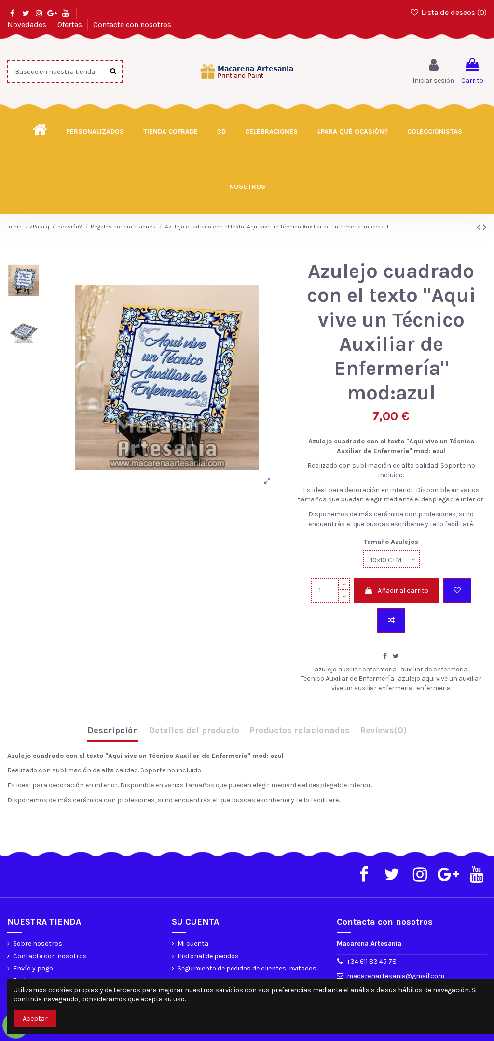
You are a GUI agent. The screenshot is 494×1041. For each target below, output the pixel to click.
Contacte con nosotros (132, 24)
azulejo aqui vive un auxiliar (439, 678)
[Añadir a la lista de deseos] (457, 590)
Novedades (27, 24)
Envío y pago (33, 968)
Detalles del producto (194, 731)
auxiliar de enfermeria (433, 669)
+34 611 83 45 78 (372, 961)
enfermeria (433, 688)
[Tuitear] (396, 656)
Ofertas (70, 24)
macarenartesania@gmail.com (395, 976)
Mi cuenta (193, 944)
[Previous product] (480, 227)
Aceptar (35, 1018)
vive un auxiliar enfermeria (371, 688)
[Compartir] (385, 656)
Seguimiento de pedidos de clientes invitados (247, 968)
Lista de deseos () (453, 12)
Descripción (112, 731)
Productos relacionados (299, 731)
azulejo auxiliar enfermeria (356, 669)
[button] (352, 131)
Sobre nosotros (37, 944)
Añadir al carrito (403, 590)
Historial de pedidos (208, 956)
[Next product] (485, 227)
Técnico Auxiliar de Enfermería (347, 678)
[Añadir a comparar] (391, 620)
